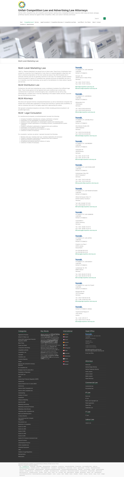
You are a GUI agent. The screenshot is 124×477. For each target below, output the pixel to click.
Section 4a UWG (22, 428)
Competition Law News (70, 22)
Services (37, 22)
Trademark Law (89, 407)
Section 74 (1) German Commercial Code (27, 438)
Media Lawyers (89, 376)
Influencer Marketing (23, 399)
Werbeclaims (21, 456)
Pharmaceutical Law (46, 466)
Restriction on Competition (24, 424)
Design (20, 361)
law (56, 349)
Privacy (53, 472)
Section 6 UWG (21, 435)
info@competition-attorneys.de (85, 86)
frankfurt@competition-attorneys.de (87, 206)
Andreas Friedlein (91, 470)
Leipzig (95, 473)
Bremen (57, 337)
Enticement (50, 345)
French (66, 339)
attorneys (47, 337)
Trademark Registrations (45, 467)
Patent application (89, 403)
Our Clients (88, 22)
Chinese (67, 361)
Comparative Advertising (24, 347)
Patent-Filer (88, 405)
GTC (56, 472)
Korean (66, 358)
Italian (66, 345)
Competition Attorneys (57, 22)
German (66, 334)
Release (47, 352)
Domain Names (69, 467)
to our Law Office (89, 353)
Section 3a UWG (22, 426)
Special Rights (39, 466)
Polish (66, 350)
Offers (55, 351)
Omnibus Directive (22, 415)
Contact (99, 22)
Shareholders (51, 354)
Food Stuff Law (21, 374)
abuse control (44, 334)
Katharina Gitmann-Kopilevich (73, 470)
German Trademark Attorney (92, 369)
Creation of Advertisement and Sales (51, 343)
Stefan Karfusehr (99, 470)
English (66, 336)
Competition (52, 340)
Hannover (42, 349)
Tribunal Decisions (97, 472)
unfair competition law (50, 356)
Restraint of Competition (53, 352)
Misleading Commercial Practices (26, 406)
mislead (52, 351)
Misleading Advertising (23, 404)
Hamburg (56, 348)
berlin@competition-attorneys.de (86, 112)
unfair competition (49, 355)
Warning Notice (21, 454)
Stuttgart (103, 473)
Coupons (42, 343)
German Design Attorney (91, 367)
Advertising (55, 334)
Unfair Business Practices (24, 442)
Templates (77, 472)
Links (92, 472)
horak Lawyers (88, 371)
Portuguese (67, 347)
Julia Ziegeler (46, 470)
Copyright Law (54, 467)
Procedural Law (78, 466)
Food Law (87, 396)
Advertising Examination (95, 467)
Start (21, 22)
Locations (22, 24)
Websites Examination (39, 469)
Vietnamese (67, 356)
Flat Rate (93, 469)
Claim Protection (31, 469)
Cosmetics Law (21, 356)
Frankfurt (48, 346)
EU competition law (22, 367)
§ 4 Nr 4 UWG (46, 358)
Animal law (87, 364)
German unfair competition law (25, 390)
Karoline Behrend (83, 470)
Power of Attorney (70, 472)
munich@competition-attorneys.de (86, 277)
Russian (66, 364)
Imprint (49, 472)
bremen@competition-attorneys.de (86, 159)
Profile (45, 472)
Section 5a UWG (22, 433)
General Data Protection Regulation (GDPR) (28, 379)
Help (93, 22)
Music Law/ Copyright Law (91, 400)
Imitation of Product (23, 395)
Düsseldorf (43, 345)
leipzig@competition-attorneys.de (86, 254)
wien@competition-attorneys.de (86, 321)
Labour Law (88, 423)
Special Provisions (22, 440)
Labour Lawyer (88, 373)
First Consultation (87, 469)
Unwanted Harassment (23, 447)
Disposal (88, 472)
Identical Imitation (47, 349)
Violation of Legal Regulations (25, 451)
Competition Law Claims (35, 467)
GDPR (19, 376)
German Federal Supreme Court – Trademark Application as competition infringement (35, 473)
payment (43, 352)
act (49, 334)
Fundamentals (32, 466)
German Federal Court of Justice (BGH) (27, 383)
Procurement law (89, 388)
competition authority (23, 350)
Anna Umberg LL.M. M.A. (54, 470)
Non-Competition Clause (87, 466)
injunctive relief (21, 402)
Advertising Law (47, 336)
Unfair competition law (23, 445)
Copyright (20, 354)
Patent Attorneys (89, 378)
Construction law (89, 386)
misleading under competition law (26, 411)
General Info (21, 381)
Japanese (67, 353)
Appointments (30, 24)
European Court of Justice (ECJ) (25, 369)
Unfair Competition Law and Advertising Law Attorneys (53, 10)
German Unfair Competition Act (25, 388)
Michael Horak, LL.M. (39, 470)
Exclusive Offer (54, 345)
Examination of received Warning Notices (52, 469)
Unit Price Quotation (55, 357)
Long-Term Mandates (100, 469)
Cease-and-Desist (22, 345)
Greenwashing (21, 392)
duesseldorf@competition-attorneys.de (87, 183)
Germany (43, 348)
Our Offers (88, 467)
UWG (19, 449)
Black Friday (21, 343)
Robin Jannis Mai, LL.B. (23, 472)
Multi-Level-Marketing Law (24, 467)
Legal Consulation (44, 22)
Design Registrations (61, 467)
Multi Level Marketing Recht (24, 413)
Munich (98, 473)
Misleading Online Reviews (24, 409)
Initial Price (53, 349)
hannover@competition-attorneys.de (87, 88)
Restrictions (43, 354)
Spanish (67, 342)
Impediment (21, 397)
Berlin (51, 337)
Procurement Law (22, 422)
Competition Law (28, 22)
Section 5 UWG (21, 431)
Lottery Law (95, 466)
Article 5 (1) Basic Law (23, 337)
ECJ (46, 345)
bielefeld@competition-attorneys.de (87, 135)
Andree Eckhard (63, 470)
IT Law (87, 415)
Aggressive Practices (23, 334)
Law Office (80, 22)
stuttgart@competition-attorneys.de (87, 301)
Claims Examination (23, 469)
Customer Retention (23, 359)
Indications (21, 470)
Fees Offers (80, 469)
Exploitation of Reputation (24, 372)
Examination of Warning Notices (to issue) (69, 469)
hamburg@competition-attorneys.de (87, 230)
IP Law (87, 398)
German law (21, 386)
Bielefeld (54, 337)
